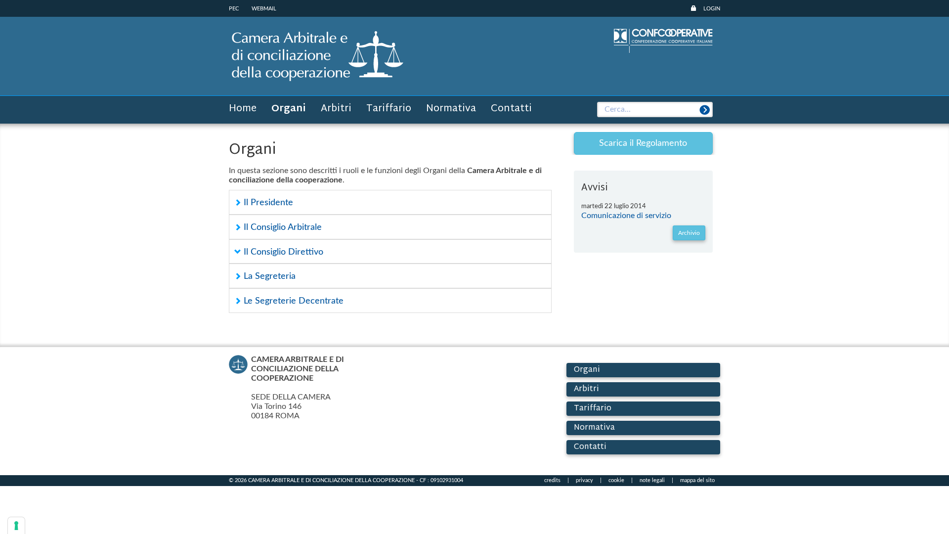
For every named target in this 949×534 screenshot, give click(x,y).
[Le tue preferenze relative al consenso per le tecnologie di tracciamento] (16, 525)
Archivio (689, 233)
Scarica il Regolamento (643, 143)
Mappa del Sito (697, 480)
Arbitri (336, 109)
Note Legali (652, 480)
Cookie (616, 480)
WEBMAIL (264, 8)
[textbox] (655, 109)
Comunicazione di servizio (626, 216)
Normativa (451, 109)
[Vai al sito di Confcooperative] (663, 40)
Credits (552, 480)
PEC (234, 8)
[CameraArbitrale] (317, 55)
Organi (288, 109)
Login (711, 8)
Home (243, 109)
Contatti (511, 109)
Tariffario (388, 109)
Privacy (584, 480)
